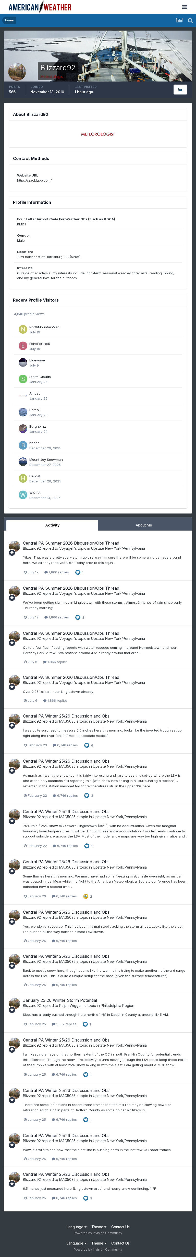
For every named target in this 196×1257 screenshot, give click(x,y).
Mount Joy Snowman (46, 459)
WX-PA (35, 493)
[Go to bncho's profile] (23, 445)
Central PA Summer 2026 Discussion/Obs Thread (71, 543)
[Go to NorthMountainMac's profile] (23, 329)
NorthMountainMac (44, 327)
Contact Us (120, 1227)
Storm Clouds (40, 377)
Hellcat (34, 476)
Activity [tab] (52, 525)
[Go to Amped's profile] (23, 395)
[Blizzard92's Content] (180, 89)
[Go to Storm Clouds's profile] (23, 379)
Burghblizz (37, 426)
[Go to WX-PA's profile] (23, 495)
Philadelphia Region (117, 1005)
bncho (34, 443)
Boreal (34, 410)
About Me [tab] (144, 525)
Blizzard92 (32, 548)
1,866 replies (58, 572)
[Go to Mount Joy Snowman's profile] (23, 461)
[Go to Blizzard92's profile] (14, 546)
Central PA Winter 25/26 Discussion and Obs (66, 716)
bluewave (37, 360)
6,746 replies (67, 745)
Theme (97, 1227)
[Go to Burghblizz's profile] (23, 428)
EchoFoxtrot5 (39, 344)
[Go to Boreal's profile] (23, 412)
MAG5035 (67, 721)
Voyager (66, 548)
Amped (35, 393)
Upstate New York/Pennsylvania (118, 548)
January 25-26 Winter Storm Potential (60, 1000)
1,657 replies (65, 1024)
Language (75, 1227)
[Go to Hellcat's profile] (23, 478)
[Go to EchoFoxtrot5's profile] (23, 346)
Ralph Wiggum (71, 1005)
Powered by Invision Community (98, 1233)
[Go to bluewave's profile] (23, 362)
